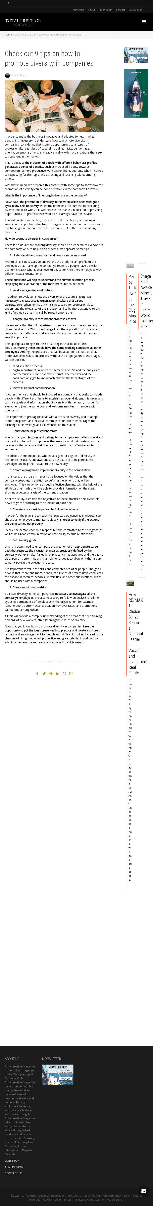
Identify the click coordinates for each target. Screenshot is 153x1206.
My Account (135, 10)
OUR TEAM (12, 1160)
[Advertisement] (136, 191)
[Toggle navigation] (143, 21)
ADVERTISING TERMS (57, 1199)
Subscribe (78, 10)
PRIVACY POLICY (113, 1199)
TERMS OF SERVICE (86, 1199)
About (91, 10)
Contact (120, 10)
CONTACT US (14, 1173)
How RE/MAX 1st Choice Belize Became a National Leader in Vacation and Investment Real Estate (137, 633)
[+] (130, 266)
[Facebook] (8, 3)
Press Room (105, 10)
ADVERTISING (14, 1167)
